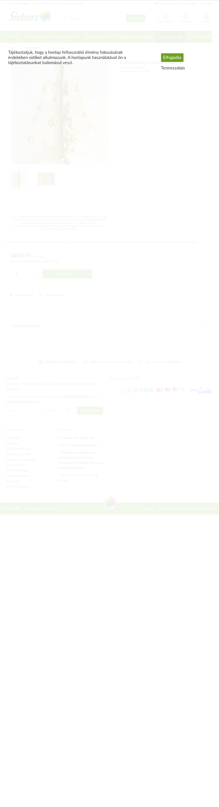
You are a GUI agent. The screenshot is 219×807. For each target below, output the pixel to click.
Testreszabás (173, 68)
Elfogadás (172, 57)
